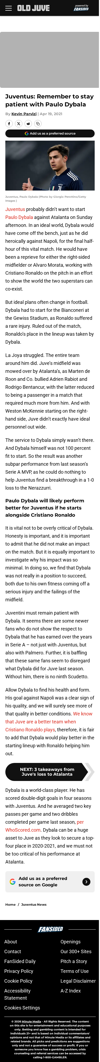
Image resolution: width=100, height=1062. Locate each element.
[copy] (38, 123)
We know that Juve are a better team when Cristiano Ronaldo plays (49, 721)
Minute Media (31, 1021)
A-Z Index (71, 991)
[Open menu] (8, 8)
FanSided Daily (20, 961)
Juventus (15, 209)
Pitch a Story (74, 961)
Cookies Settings (22, 1008)
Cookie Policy (18, 981)
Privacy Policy (18, 971)
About (10, 941)
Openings (71, 941)
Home (10, 904)
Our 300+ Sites (76, 951)
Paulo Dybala (19, 217)
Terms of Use (75, 971)
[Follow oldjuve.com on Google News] (86, 882)
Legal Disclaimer (78, 981)
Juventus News (33, 904)
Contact (12, 951)
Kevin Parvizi (24, 113)
